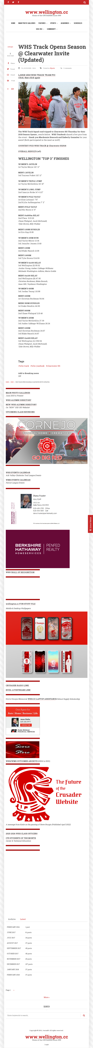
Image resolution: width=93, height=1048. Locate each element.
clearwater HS (53, 366)
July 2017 (11, 938)
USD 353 (39, 29)
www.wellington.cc (46, 12)
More (46, 997)
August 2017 (12, 943)
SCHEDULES (78, 23)
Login (47, 1045)
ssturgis (10, 47)
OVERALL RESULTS (27, 151)
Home (13, 23)
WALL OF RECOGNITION (22, 572)
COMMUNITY (51, 29)
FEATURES (41, 23)
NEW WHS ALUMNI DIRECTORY (21, 404)
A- (8, 89)
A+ (12, 89)
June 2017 (11, 932)
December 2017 (13, 964)
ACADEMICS (65, 23)
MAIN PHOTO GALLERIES (26, 23)
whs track (24, 366)
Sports (53, 68)
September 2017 (14, 948)
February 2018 (13, 975)
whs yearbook (38, 366)
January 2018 (13, 969)
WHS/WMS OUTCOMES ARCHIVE (22, 761)
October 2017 (12, 954)
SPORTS (53, 23)
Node (12, 382)
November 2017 (13, 959)
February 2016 (13, 927)
